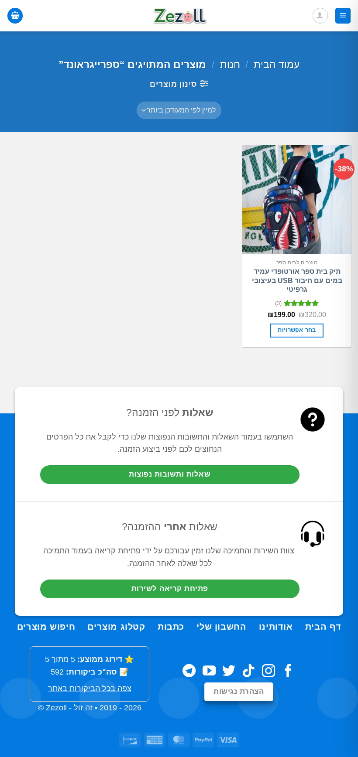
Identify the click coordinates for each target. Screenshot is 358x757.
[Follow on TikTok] (248, 672)
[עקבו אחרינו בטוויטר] (228, 672)
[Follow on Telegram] (189, 672)
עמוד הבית (276, 64)
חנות (230, 64)
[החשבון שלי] (320, 15)
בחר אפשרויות (297, 330)
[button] (343, 16)
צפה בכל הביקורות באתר (89, 688)
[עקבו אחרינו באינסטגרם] (268, 672)
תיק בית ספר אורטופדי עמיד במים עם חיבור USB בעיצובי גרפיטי (297, 280)
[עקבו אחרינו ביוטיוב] (209, 672)
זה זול (83, 707)
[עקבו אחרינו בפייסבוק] (288, 672)
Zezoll (56, 707)
